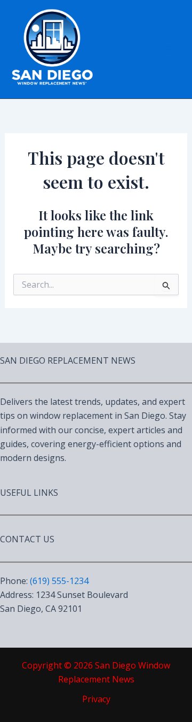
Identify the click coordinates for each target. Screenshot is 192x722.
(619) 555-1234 (59, 581)
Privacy (96, 699)
